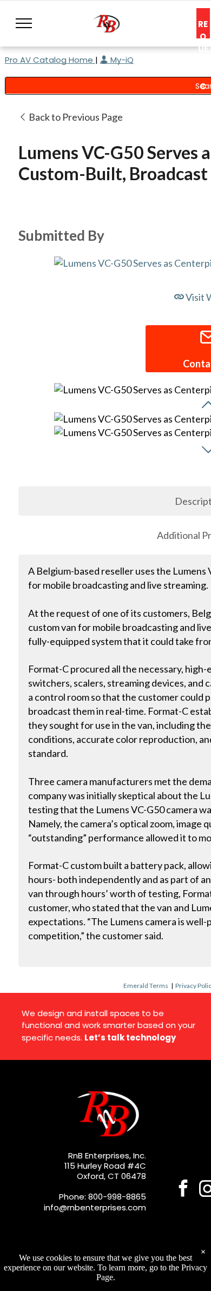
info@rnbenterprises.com (95, 1207)
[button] (24, 23)
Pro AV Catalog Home (50, 59)
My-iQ (121, 59)
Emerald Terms (145, 986)
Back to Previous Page (75, 117)
